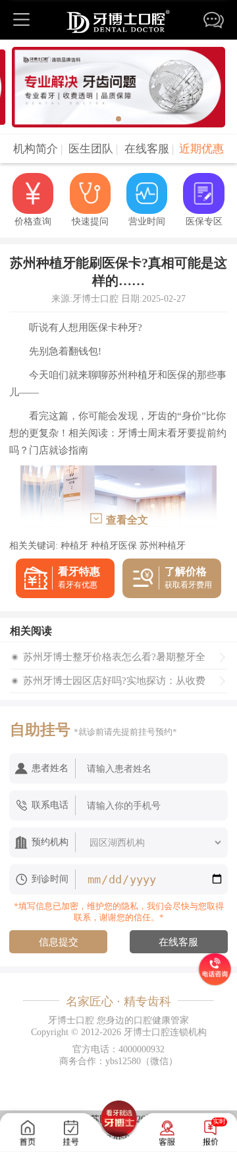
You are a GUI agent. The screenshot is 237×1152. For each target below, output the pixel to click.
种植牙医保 (114, 546)
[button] (118, 118)
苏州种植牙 (163, 546)
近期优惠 (201, 149)
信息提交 (58, 941)
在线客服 (149, 149)
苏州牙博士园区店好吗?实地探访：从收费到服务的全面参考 (114, 684)
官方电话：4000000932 (118, 1049)
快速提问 (90, 221)
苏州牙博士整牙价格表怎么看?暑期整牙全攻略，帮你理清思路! (114, 660)
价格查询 (32, 221)
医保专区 (204, 221)
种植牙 (74, 546)
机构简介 (38, 149)
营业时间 (146, 221)
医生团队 (93, 149)
